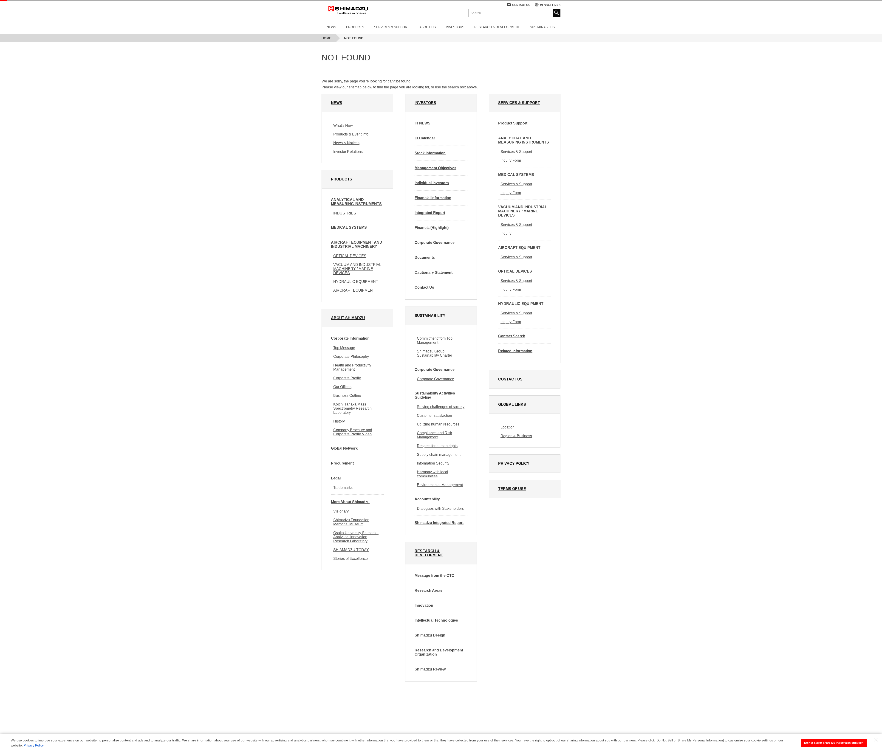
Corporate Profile (347, 378)
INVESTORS (455, 27)
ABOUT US (427, 27)
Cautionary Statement (433, 272)
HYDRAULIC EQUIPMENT (355, 282)
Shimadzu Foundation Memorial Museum (351, 522)
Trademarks (343, 488)
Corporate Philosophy (351, 356)
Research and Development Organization (439, 652)
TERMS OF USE (512, 489)
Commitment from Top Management (434, 340)
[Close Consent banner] (876, 739)
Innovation (424, 605)
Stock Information (430, 153)
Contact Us (424, 287)
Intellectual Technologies (436, 620)
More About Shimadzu (350, 502)
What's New (343, 125)
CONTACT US (521, 5)
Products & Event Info (350, 134)
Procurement (342, 463)
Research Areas (428, 590)
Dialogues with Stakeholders (440, 508)
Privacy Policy (34, 745)
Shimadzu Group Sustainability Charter (434, 353)
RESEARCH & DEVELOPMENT (497, 27)
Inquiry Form (510, 160)
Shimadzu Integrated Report (439, 523)
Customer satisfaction (434, 415)
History (339, 421)
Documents (425, 257)
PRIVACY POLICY (513, 463)
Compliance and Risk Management (434, 435)
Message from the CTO (434, 575)
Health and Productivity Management (352, 367)
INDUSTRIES (344, 213)
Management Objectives (435, 168)
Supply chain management (439, 454)
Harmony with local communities (432, 474)
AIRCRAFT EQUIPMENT (354, 290)
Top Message (344, 348)
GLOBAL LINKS (550, 5)
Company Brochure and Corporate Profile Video (352, 432)
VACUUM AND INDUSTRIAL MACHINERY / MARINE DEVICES (357, 269)
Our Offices (342, 387)
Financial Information (433, 198)
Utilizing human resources (438, 424)
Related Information (515, 351)
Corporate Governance (435, 243)
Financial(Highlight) (432, 228)
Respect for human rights (437, 446)
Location (507, 427)
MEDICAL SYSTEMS (349, 227)
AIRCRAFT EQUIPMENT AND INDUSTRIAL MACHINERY (356, 244)
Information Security (433, 463)
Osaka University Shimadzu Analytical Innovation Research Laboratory (356, 537)
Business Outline (347, 395)
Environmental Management (440, 485)
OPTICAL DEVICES (349, 256)
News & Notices (346, 143)
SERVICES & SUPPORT (391, 27)
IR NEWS (422, 123)
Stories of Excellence (350, 558)
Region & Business (516, 436)
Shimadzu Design (430, 635)
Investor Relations (348, 152)
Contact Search (511, 336)
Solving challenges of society (440, 407)
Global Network (344, 448)
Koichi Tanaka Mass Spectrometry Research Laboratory (352, 408)
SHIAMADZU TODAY (351, 550)
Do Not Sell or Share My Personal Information (833, 742)
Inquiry (506, 233)
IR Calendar (425, 138)
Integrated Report (430, 213)
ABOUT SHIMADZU (348, 318)
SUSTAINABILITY (542, 27)
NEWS (331, 27)
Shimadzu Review (430, 669)
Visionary (341, 511)
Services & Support (516, 152)
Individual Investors (432, 183)
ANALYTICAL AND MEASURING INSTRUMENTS (356, 202)
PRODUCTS (355, 27)
